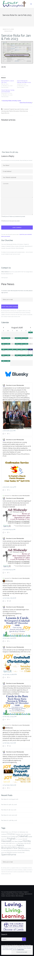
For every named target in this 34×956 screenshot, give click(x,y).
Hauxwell (17, 109)
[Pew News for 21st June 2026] (17, 136)
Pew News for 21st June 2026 (9, 815)
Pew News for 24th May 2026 (9, 820)
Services (25, 111)
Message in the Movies (24, 843)
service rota (3, 852)
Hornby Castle (4, 843)
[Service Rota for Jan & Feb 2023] (17, 30)
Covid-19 (13, 836)
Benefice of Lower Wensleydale (8, 30)
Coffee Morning (27, 834)
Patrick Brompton (14, 111)
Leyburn (13, 843)
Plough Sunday (27, 848)
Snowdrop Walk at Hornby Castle (11, 100)
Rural (19, 850)
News (2, 846)
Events (2, 839)
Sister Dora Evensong (26, 102)
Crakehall (6, 109)
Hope (20, 841)
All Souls (14, 832)
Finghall (11, 109)
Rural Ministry (26, 850)
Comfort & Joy (5, 836)
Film (6, 839)
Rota (21, 111)
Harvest (25, 839)
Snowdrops (14, 852)
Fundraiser (20, 839)
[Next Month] (30, 327)
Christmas (11, 834)
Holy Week (15, 841)
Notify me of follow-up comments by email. (14, 216)
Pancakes (14, 846)
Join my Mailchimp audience (9, 306)
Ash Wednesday (21, 832)
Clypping (17, 834)
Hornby (22, 109)
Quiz (2, 850)
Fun (16, 839)
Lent (10, 843)
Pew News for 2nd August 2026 (9, 799)
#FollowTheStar (4, 832)
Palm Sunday (7, 846)
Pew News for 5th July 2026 (8, 810)
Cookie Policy (20, 949)
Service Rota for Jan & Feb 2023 (16, 37)
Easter (30, 836)
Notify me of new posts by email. (11, 221)
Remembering (7, 850)
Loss (16, 843)
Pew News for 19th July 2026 (9, 804)
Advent (10, 832)
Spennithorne (5, 113)
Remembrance (14, 850)
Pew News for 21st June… (10, 152)
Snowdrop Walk (21, 852)
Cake (27, 832)
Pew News (18, 848)
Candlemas (3, 834)
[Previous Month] (3, 327)
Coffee (21, 834)
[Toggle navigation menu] (31, 4)
